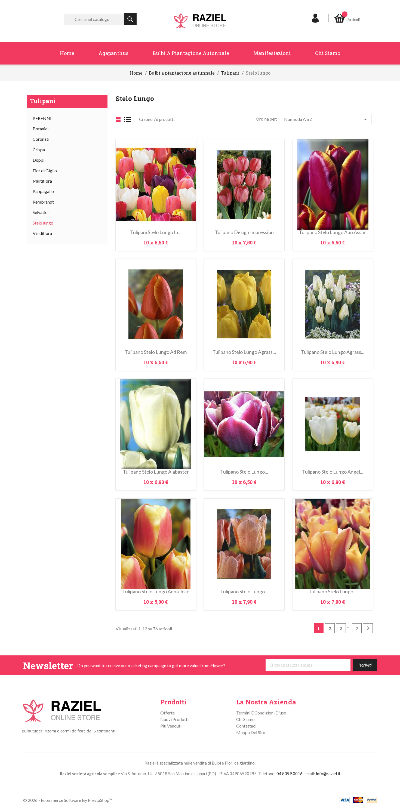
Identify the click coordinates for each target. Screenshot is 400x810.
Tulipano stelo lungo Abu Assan (333, 232)
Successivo (368, 628)
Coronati (41, 139)
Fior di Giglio (45, 170)
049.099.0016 (289, 773)
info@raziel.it (328, 773)
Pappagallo (43, 191)
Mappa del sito (250, 732)
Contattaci (246, 725)
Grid (118, 119)
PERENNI (42, 118)
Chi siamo (327, 53)
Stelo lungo (43, 222)
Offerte (167, 712)
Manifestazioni (272, 53)
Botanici (40, 128)
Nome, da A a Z (326, 119)
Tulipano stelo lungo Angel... (332, 472)
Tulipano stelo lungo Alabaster (156, 472)
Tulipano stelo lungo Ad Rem (156, 352)
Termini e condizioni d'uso (261, 712)
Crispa (39, 149)
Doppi (38, 159)
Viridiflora (42, 233)
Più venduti (170, 725)
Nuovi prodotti (174, 719)
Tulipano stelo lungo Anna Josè (155, 591)
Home (67, 53)
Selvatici (40, 212)
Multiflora (42, 180)
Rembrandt (43, 201)
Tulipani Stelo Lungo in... (155, 232)
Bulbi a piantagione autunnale (191, 53)
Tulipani (43, 101)
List (129, 119)
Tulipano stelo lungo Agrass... (244, 352)
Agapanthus (113, 53)
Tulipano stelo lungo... (244, 472)
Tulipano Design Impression (244, 232)
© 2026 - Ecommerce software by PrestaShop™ (67, 800)
